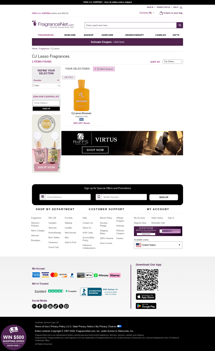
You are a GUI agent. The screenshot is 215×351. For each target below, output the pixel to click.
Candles (68, 228)
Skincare (70, 35)
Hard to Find (70, 242)
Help (175, 7)
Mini (67, 237)
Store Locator (106, 243)
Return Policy (106, 218)
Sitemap (120, 226)
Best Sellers (54, 237)
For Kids (69, 218)
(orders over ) (50, 13)
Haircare (107, 35)
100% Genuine (106, 238)
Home (34, 48)
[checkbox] (46, 85)
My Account (139, 218)
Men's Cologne (38, 230)
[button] (81, 97)
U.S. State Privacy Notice (80, 326)
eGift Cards (88, 232)
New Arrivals (70, 232)
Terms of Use (42, 326)
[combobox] (134, 25)
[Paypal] (72, 275)
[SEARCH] (180, 25)
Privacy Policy (58, 326)
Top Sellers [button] (169, 61)
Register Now (140, 223)
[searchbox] (131, 25)
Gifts (176, 35)
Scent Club (53, 247)
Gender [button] (37, 80)
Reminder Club (158, 223)
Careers (119, 238)
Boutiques (35, 240)
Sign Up (46, 109)
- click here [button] (107, 42)
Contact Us (88, 223)
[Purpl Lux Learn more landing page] (158, 232)
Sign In (150, 7)
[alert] (147, 13)
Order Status (163, 7)
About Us (87, 228)
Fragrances (46, 35)
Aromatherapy (54, 232)
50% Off (52, 218)
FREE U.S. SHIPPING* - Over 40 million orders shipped (107, 2)
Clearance (53, 242)
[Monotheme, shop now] (46, 145)
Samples (52, 223)
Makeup (88, 35)
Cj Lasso (104, 69)
